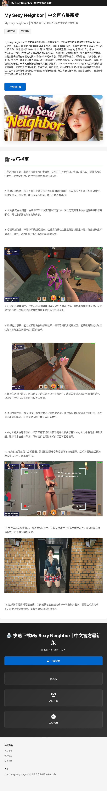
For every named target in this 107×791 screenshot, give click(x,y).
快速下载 (8, 761)
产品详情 (8, 751)
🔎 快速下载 (15, 86)
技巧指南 (8, 756)
